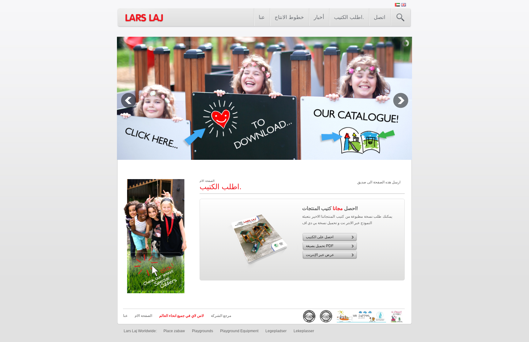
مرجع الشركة (221, 316)
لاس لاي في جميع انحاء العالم (181, 316)
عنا (262, 17)
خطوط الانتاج (289, 17)
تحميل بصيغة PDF (319, 246)
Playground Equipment (239, 331)
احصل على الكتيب (319, 237)
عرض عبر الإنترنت (320, 255)
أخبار (319, 17)
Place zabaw (174, 331)
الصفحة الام (143, 316)
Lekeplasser (304, 331)
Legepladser (276, 331)
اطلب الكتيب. (349, 17)
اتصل (379, 17)
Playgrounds (202, 331)
